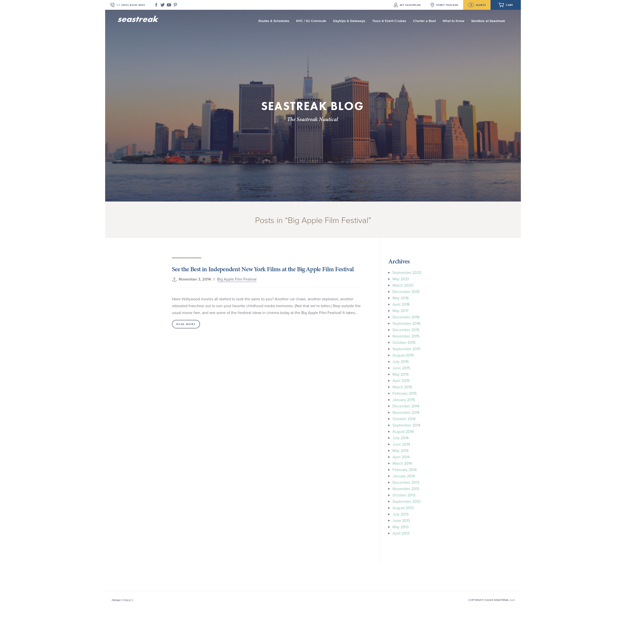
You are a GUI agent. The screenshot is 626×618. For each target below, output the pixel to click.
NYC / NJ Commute (311, 21)
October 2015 (403, 342)
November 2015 (405, 336)
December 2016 (405, 317)
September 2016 (406, 323)
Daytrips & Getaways (349, 21)
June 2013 (401, 520)
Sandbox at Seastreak (488, 21)
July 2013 (400, 514)
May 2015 (400, 374)
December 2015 (405, 329)
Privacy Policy (122, 600)
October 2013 (403, 495)
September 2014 (406, 425)
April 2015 (401, 380)
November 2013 (405, 488)
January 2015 (403, 399)
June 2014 (401, 444)
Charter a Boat (424, 21)
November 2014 (405, 412)
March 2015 (402, 387)
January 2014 (403, 476)
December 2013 (405, 482)
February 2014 (404, 469)
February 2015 (404, 393)
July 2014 (400, 437)
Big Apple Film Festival (237, 279)
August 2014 (403, 431)
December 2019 (405, 291)
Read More (185, 324)
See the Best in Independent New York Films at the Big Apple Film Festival (263, 269)
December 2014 (405, 406)
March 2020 (402, 285)
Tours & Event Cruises (389, 21)
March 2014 (402, 463)
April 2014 (401, 457)
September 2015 (406, 348)
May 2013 (400, 526)
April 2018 (401, 304)
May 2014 (400, 450)
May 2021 (400, 278)
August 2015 (403, 355)
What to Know (453, 21)
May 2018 (400, 298)
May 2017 (400, 310)
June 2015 (401, 368)
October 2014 (403, 418)
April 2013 (401, 533)
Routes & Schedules (273, 21)
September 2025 (406, 272)
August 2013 (403, 507)
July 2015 (400, 361)
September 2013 (406, 501)
